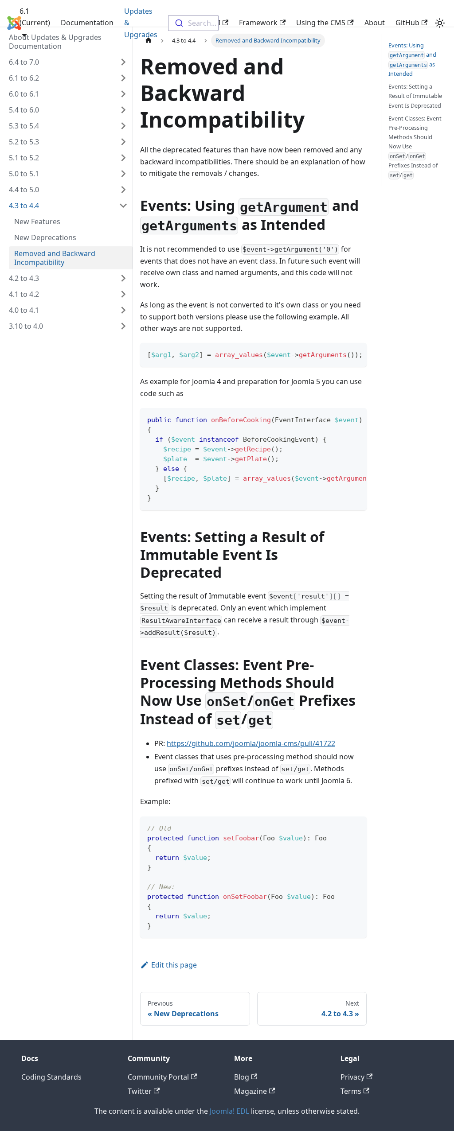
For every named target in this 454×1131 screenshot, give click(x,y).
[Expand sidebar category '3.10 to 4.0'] (123, 326)
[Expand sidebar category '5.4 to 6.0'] (123, 110)
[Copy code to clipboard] (355, 353)
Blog (241, 1077)
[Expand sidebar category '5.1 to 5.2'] (123, 158)
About (374, 22)
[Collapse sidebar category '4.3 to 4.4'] (123, 205)
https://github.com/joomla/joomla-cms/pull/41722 (251, 743)
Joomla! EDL (229, 1111)
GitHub (407, 22)
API (214, 22)
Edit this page (174, 965)
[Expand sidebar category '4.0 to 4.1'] (123, 310)
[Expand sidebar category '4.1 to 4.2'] (123, 294)
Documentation (87, 22)
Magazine (250, 1091)
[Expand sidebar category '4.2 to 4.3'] (123, 278)
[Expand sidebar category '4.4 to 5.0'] (123, 190)
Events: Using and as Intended (412, 59)
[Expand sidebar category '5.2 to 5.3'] (123, 142)
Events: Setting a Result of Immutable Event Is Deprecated (415, 95)
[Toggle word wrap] (339, 353)
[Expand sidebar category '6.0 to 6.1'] (123, 94)
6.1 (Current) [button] (35, 16)
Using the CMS (320, 22)
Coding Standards (51, 1077)
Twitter (140, 1091)
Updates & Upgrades (140, 22)
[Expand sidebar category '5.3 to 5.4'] (123, 126)
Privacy (352, 1077)
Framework (258, 22)
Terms (350, 1091)
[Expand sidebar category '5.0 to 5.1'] (123, 174)
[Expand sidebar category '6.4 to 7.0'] (123, 62)
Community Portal (158, 1077)
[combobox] (193, 23)
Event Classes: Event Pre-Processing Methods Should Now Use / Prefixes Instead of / (415, 146)
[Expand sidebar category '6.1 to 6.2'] (123, 78)
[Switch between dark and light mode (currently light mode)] (440, 23)
